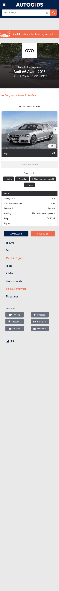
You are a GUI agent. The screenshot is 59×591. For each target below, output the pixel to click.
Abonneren (43, 233)
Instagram (41, 321)
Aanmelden (16, 233)
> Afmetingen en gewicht (43, 179)
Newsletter (41, 328)
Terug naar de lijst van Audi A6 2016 (20, 95)
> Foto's (29, 185)
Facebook (16, 321)
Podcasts (41, 314)
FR (12, 341)
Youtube (16, 328)
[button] (55, 130)
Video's (16, 314)
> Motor (8, 179)
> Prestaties (22, 179)
